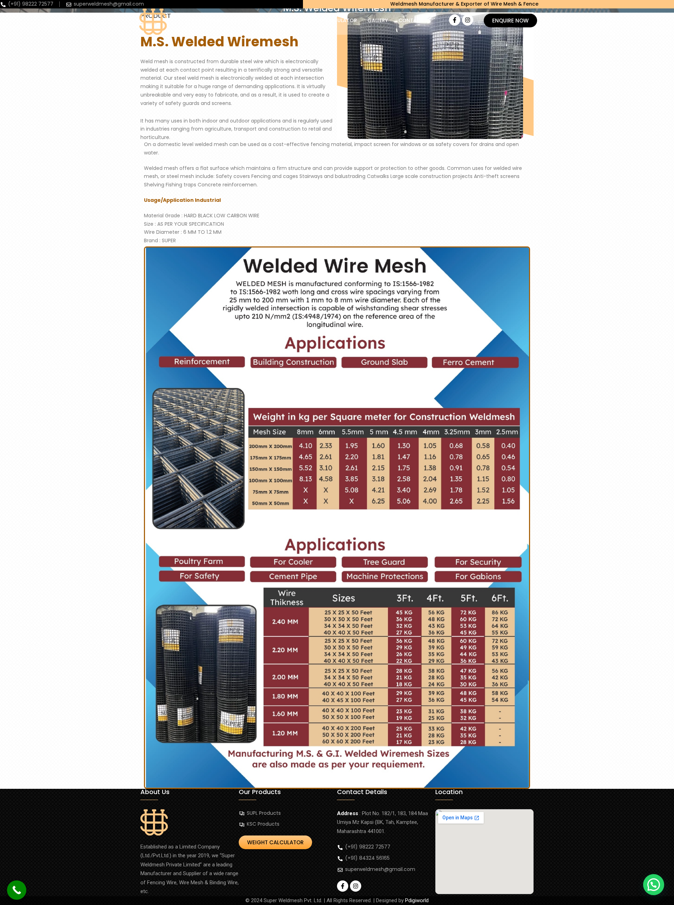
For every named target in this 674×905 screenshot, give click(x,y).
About (239, 20)
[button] (275, 20)
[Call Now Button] (16, 890)
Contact (411, 20)
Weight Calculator (330, 20)
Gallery (378, 20)
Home (213, 20)
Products (272, 20)
